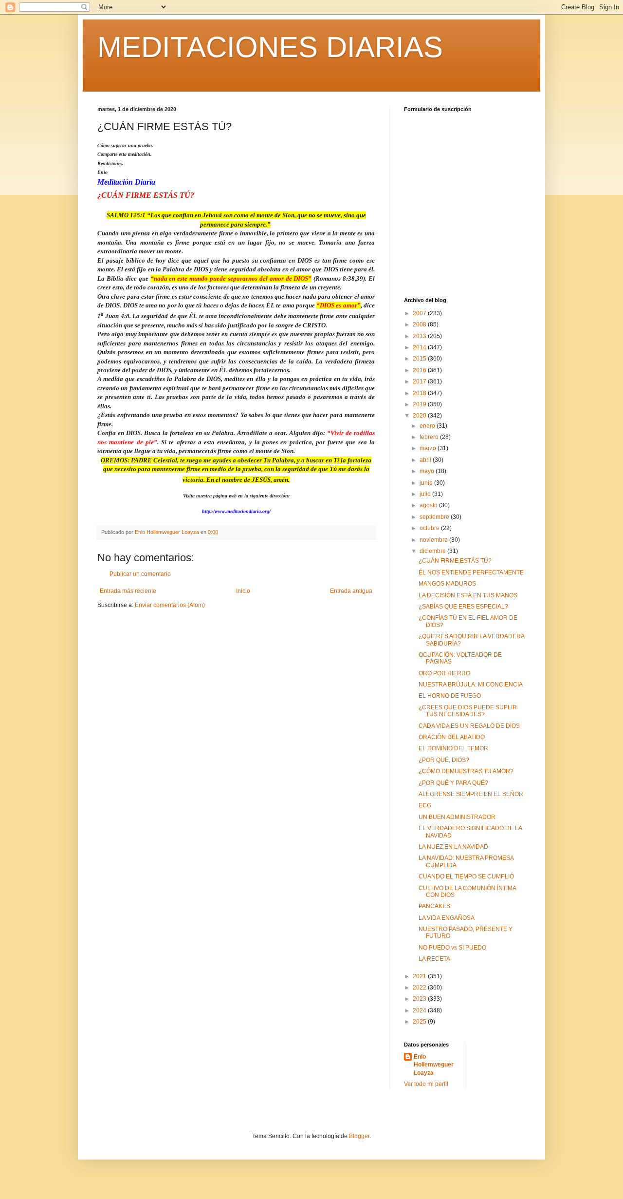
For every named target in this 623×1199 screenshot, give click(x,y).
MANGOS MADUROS (447, 583)
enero (428, 425)
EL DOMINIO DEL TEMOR (453, 748)
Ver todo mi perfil (426, 1084)
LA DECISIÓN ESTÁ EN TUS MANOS (468, 595)
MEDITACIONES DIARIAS (270, 47)
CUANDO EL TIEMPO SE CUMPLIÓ (466, 876)
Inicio (243, 591)
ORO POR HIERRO (444, 673)
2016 (420, 370)
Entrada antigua (351, 591)
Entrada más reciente (128, 591)
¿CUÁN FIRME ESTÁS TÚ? (455, 560)
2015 (420, 358)
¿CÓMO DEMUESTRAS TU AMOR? (466, 771)
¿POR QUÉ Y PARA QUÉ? (453, 783)
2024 (420, 1010)
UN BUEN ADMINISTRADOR (457, 817)
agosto (429, 505)
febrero (430, 437)
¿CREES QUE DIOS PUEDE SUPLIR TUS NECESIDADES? (468, 711)
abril (426, 460)
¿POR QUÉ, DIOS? (444, 760)
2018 (420, 393)
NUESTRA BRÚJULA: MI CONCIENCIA (471, 684)
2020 (420, 415)
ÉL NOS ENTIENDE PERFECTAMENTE (471, 572)
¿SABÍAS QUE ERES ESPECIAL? (463, 606)
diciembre (433, 551)
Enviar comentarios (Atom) (170, 605)
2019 (420, 404)
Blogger (359, 1136)
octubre (430, 528)
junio (427, 482)
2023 (420, 998)
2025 (420, 1021)
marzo (429, 448)
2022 (420, 987)
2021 (420, 976)
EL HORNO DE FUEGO (450, 695)
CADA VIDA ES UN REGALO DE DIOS (469, 726)
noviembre (434, 539)
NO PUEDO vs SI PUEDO (452, 947)
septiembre (435, 517)
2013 (420, 336)
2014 (420, 347)
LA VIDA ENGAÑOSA (447, 917)
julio (426, 494)
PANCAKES (434, 906)
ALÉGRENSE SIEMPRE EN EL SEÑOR (471, 794)
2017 (420, 381)
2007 (420, 313)
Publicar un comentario (140, 574)
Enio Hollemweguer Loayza (434, 1065)
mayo (428, 471)
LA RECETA (434, 958)
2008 (420, 324)
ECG (425, 805)
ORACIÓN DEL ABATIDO (452, 737)
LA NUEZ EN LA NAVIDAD (453, 846)
